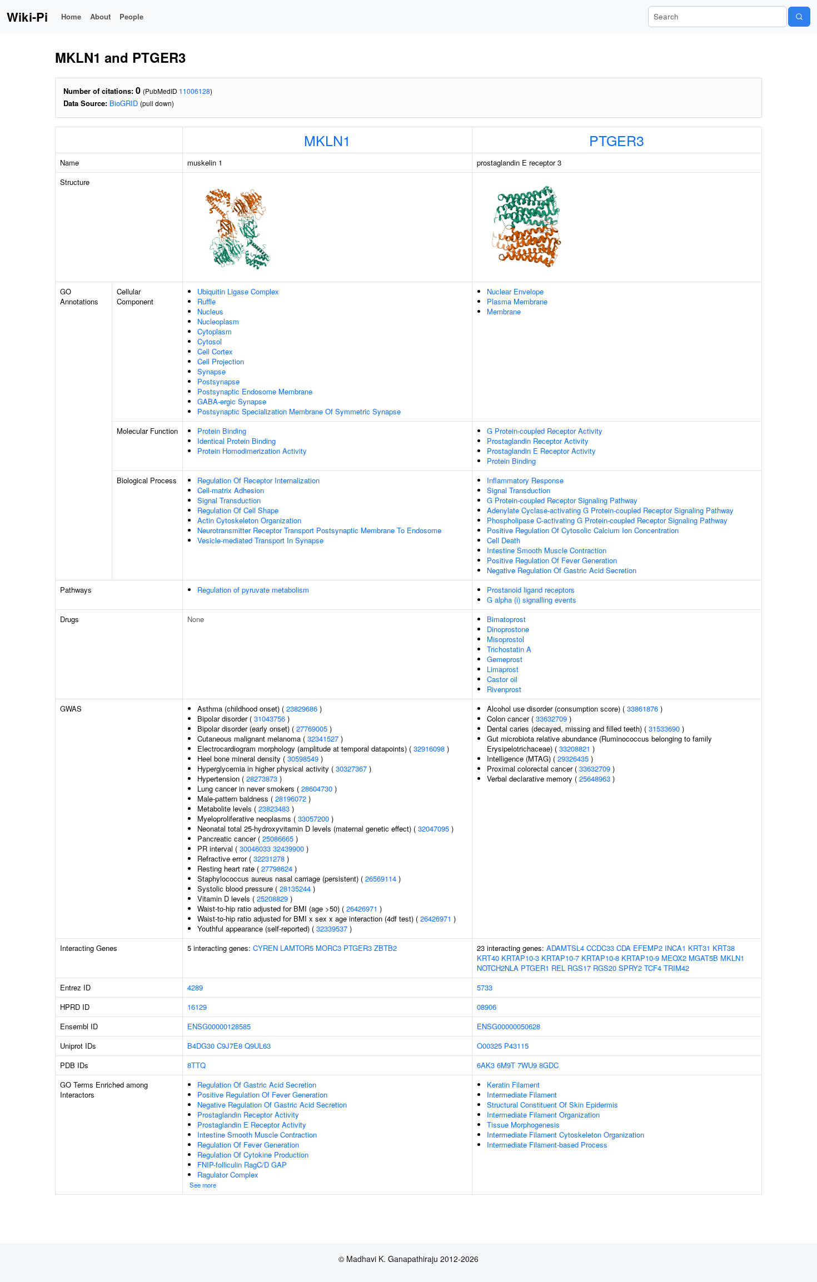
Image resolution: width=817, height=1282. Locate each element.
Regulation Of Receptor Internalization (258, 480)
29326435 (573, 758)
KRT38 (724, 948)
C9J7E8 (229, 1045)
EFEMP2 (647, 948)
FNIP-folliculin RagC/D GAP (242, 1164)
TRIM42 (676, 968)
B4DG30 (201, 1045)
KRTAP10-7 (560, 958)
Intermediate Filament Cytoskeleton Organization (565, 1134)
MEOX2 (673, 958)
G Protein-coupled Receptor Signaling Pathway (562, 500)
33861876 (642, 708)
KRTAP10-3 (520, 958)
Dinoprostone (508, 629)
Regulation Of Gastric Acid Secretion (256, 1084)
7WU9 (527, 1065)
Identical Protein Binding (236, 440)
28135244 (295, 888)
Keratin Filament (513, 1084)
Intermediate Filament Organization (543, 1114)
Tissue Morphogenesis (523, 1124)
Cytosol (209, 341)
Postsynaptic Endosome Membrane (254, 391)
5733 (484, 987)
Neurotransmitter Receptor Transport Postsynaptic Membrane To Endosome (319, 530)
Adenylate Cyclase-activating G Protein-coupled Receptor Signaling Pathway (610, 510)
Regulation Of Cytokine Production (252, 1154)
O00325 (489, 1045)
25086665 (277, 838)
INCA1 (675, 948)
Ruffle (206, 301)
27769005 (311, 728)
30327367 (351, 768)
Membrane (504, 311)
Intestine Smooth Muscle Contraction (546, 550)
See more (203, 1184)
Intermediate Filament (522, 1094)
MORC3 (328, 948)
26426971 (361, 908)
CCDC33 (600, 948)
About (100, 16)
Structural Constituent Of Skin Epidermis (552, 1104)
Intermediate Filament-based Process (547, 1144)
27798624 (276, 868)
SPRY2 (630, 968)
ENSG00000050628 (508, 1026)
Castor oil (502, 679)
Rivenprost (504, 689)
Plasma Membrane (517, 301)
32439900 (288, 848)
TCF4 (652, 968)
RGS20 (604, 968)
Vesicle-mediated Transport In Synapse (260, 540)
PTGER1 (535, 968)
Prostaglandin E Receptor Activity (541, 450)
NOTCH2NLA (498, 968)
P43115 (516, 1045)
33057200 (313, 818)
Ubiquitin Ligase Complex (238, 291)
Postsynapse (218, 381)
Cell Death (503, 540)
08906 (486, 1006)
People (131, 16)
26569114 (380, 878)
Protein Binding (221, 430)
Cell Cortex (215, 351)
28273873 (261, 778)
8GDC (549, 1065)
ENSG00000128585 (219, 1026)
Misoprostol (505, 639)
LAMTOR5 (296, 948)
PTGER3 (616, 140)
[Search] (799, 17)
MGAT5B (703, 958)
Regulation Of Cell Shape (237, 510)
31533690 (664, 728)
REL (558, 968)
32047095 (433, 828)
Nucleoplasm (218, 321)
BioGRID (123, 103)
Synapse (211, 371)
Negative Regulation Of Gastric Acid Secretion (561, 570)
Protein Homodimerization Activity (252, 450)
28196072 (290, 798)
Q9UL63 (258, 1045)
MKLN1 (327, 140)
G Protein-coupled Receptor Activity (544, 430)
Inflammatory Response (525, 480)
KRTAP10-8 (600, 958)
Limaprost (503, 669)
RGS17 (579, 968)
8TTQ (196, 1065)
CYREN (265, 948)
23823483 (274, 808)
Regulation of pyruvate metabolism (253, 589)
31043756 (269, 718)
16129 (197, 1006)
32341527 (322, 738)
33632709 (551, 718)
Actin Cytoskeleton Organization (249, 520)
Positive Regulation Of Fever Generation (552, 560)
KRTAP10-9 (640, 958)
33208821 (574, 748)
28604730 (316, 788)
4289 (195, 987)
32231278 (269, 858)
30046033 (255, 848)
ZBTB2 (385, 948)
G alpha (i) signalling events (531, 599)
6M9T (506, 1065)
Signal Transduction (229, 500)
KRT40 (488, 958)
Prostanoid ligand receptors (531, 589)
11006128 (194, 91)
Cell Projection (220, 361)
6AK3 (486, 1065)
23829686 (301, 708)
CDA (623, 948)
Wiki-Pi (27, 16)
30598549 (302, 758)
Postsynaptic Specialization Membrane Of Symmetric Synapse (299, 411)
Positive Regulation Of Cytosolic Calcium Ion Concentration (583, 530)
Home (71, 16)
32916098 (429, 748)
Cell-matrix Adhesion (230, 490)
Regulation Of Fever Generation (248, 1144)
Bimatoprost (506, 619)
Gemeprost (504, 659)
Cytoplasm (214, 331)
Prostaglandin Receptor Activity (538, 440)
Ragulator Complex (227, 1174)
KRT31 (699, 948)
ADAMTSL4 (565, 948)
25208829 (272, 898)
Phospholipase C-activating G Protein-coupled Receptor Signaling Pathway (607, 520)
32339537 (331, 928)
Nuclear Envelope (515, 291)
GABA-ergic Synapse (231, 401)
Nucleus (210, 311)
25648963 (594, 778)
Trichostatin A (509, 649)
